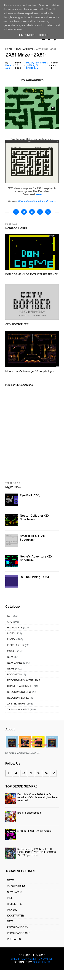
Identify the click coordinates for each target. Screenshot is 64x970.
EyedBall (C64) (30, 495)
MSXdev (12, 651)
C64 (9, 615)
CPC (9, 621)
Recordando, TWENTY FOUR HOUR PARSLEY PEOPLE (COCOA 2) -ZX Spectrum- (36, 852)
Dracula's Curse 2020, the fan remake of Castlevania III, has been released (37, 797)
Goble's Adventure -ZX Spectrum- (36, 558)
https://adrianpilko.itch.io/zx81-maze (37, 201)
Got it (43, 35)
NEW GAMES (14, 662)
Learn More (26, 35)
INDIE (10, 633)
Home (8, 48)
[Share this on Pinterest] (32, 212)
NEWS (30, 65)
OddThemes (41, 962)
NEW (10, 656)
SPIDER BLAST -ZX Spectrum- (35, 830)
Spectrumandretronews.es (32, 958)
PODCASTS (14, 674)
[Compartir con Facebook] (16, 212)
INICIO (29, 62)
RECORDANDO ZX (18, 697)
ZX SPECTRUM (24, 48)
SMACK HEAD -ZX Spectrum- (32, 537)
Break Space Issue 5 (29, 812)
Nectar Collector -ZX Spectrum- (34, 517)
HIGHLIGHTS (14, 627)
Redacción (8, 66)
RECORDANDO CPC (19, 691)
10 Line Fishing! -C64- (35, 577)
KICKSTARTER (15, 645)
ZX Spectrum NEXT (18, 709)
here (39, 194)
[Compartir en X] (24, 212)
